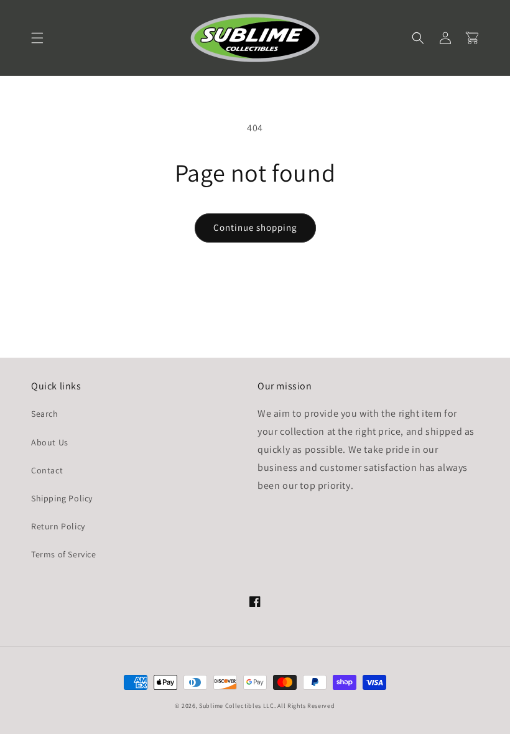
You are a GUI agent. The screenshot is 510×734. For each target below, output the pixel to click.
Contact (47, 470)
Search (44, 413)
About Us (49, 442)
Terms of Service (63, 554)
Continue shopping (255, 227)
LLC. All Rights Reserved (299, 706)
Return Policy (58, 526)
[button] (37, 38)
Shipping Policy (62, 498)
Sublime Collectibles (230, 706)
